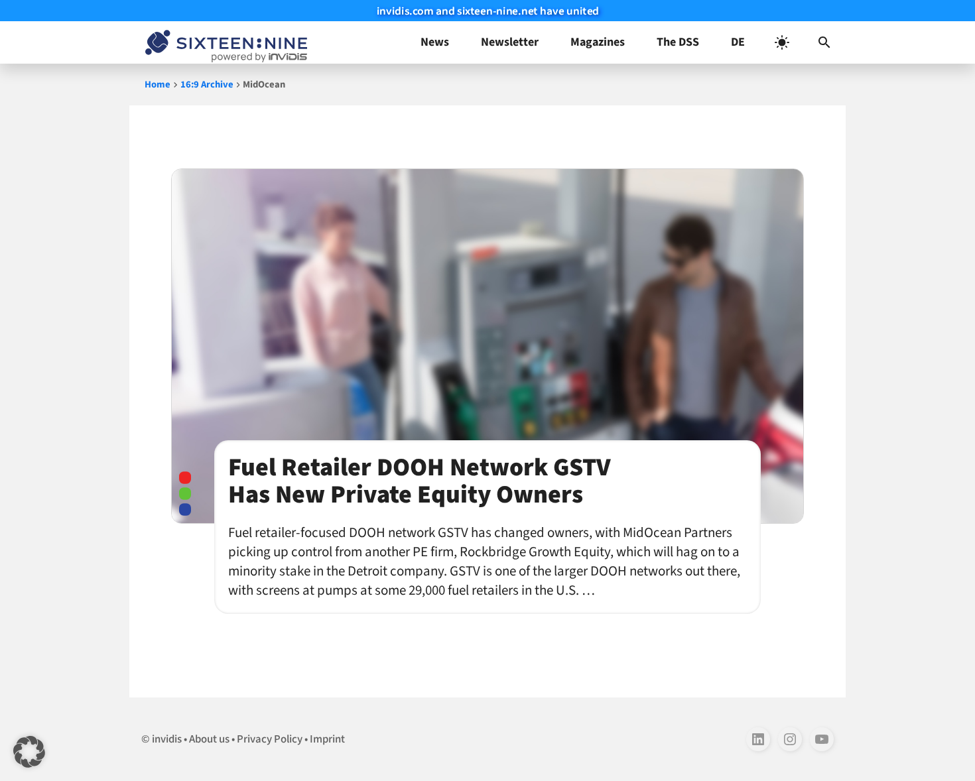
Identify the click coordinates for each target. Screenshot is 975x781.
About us (209, 739)
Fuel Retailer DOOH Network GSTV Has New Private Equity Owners (419, 481)
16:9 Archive (206, 84)
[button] (824, 42)
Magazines (597, 42)
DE (738, 42)
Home (157, 84)
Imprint (327, 739)
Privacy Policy (269, 739)
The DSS (678, 42)
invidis (167, 739)
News (435, 42)
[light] (782, 42)
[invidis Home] (223, 42)
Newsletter (510, 42)
